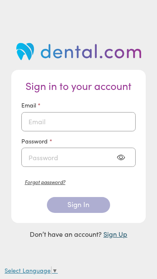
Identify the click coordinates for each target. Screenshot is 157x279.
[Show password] (120, 157)
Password (48, 141)
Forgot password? (45, 181)
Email (42, 105)
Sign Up (115, 234)
